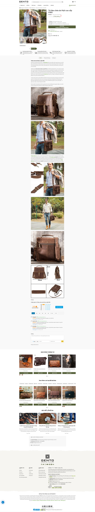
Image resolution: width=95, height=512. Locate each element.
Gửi (62, 341)
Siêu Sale (34, 5)
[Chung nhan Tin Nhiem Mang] (54, 509)
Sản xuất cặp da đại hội (23, 477)
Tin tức (30, 472)
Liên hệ (52, 5)
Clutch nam (52, 500)
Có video (51, 313)
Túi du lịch (50, 383)
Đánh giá (54, 57)
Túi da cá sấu (45, 383)
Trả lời (33, 319)
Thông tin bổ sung (47, 57)
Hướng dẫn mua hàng (42, 475)
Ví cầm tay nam (70, 383)
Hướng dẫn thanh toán (42, 477)
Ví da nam (54, 383)
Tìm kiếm (62, 2)
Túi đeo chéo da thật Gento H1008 (54, 369)
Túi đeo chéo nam (32, 7)
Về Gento (40, 5)
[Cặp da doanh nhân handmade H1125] (40, 392)
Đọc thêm (28, 433)
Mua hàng (26, 373)
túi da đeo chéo (52, 157)
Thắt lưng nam (59, 383)
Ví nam (59, 500)
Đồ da (28, 5)
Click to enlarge (45, 35)
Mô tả (41, 57)
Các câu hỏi (31, 470)
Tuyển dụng (31, 473)
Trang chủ (22, 5)
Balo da (45, 500)
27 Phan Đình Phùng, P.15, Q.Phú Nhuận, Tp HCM (62, 476)
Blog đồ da (46, 5)
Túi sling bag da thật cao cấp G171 (25, 369)
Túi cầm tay (40, 383)
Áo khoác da (65, 383)
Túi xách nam (26, 7)
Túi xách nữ (31, 475)
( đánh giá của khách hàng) (56, 14)
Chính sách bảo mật (42, 470)
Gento (45, 507)
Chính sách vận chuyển (42, 473)
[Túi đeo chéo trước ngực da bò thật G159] (69, 361)
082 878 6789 (53, 31)
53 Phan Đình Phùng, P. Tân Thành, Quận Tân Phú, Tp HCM (62, 478)
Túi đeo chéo (31, 383)
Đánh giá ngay (59, 307)
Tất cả (33, 313)
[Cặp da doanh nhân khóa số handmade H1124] (69, 392)
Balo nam (35, 383)
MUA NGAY (62, 27)
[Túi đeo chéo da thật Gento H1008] (54, 361)
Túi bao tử (56, 500)
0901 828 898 (60, 479)
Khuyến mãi (21, 473)
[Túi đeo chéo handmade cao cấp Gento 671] (54, 392)
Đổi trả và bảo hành (42, 472)
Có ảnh (56, 313)
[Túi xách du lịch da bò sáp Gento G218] (26, 392)
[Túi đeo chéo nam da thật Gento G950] (40, 361)
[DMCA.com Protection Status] (43, 509)
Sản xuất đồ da (21, 475)
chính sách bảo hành (70, 53)
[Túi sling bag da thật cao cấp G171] (26, 361)
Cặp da (26, 383)
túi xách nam (46, 74)
